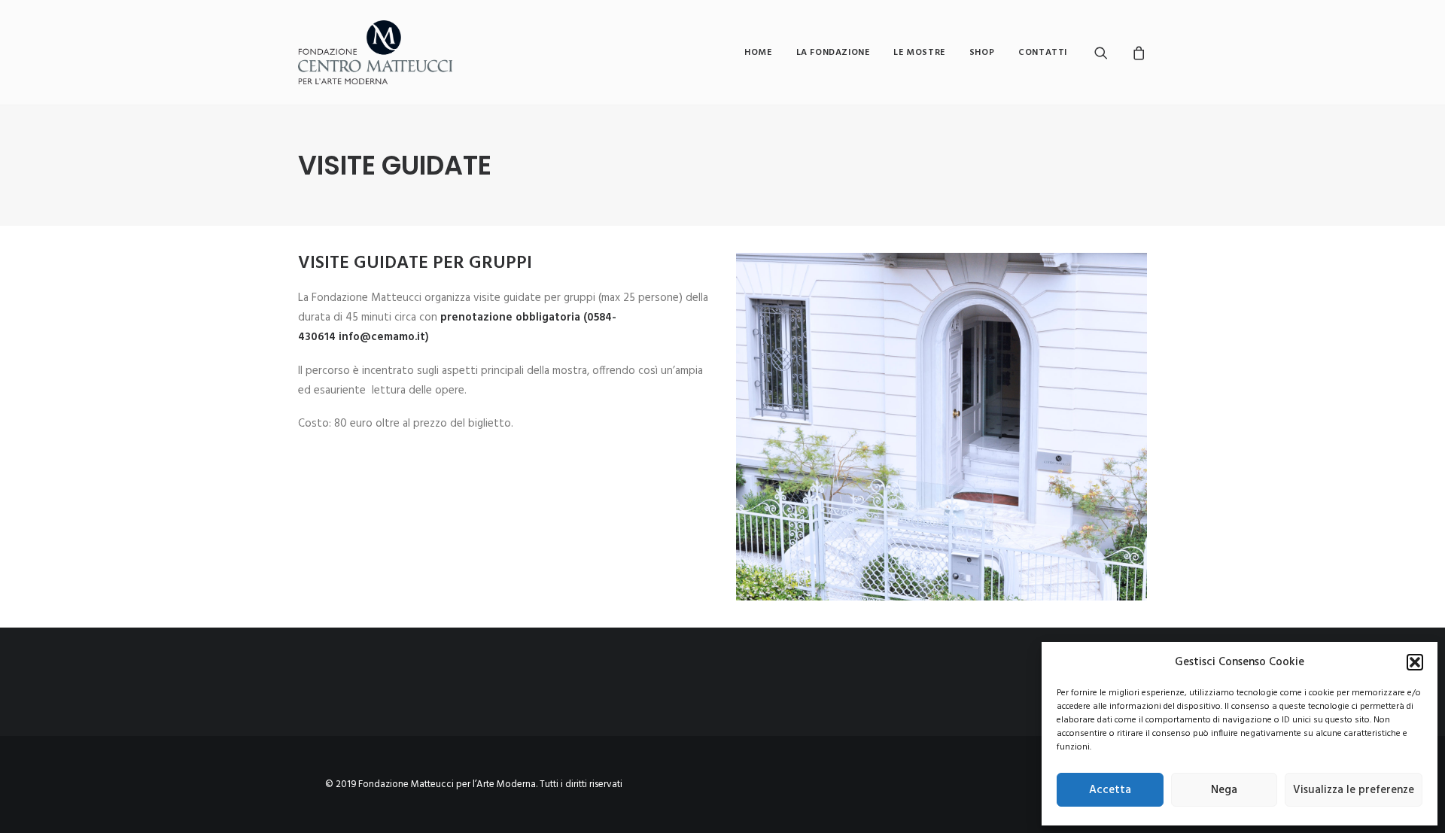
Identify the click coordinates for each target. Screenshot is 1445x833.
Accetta (1110, 790)
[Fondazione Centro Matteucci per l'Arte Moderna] (375, 52)
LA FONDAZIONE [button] (833, 52)
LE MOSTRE (919, 52)
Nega (1224, 790)
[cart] (1137, 52)
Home (757, 52)
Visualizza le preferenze (1353, 790)
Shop (981, 52)
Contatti (1042, 52)
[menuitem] (758, 52)
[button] (1414, 662)
